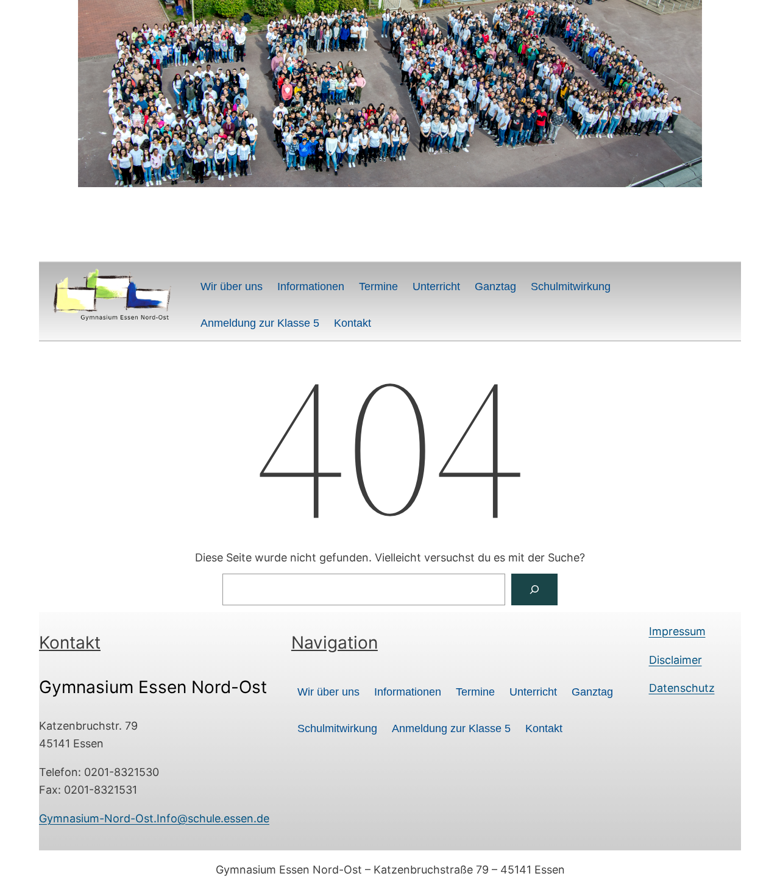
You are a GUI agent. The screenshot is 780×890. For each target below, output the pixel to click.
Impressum (677, 631)
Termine (378, 286)
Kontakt (352, 323)
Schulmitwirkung (571, 286)
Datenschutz (682, 688)
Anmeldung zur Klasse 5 (259, 323)
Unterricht (436, 286)
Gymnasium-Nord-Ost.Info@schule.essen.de (154, 818)
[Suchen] (534, 589)
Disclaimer (675, 659)
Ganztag (495, 286)
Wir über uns (231, 286)
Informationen (310, 286)
